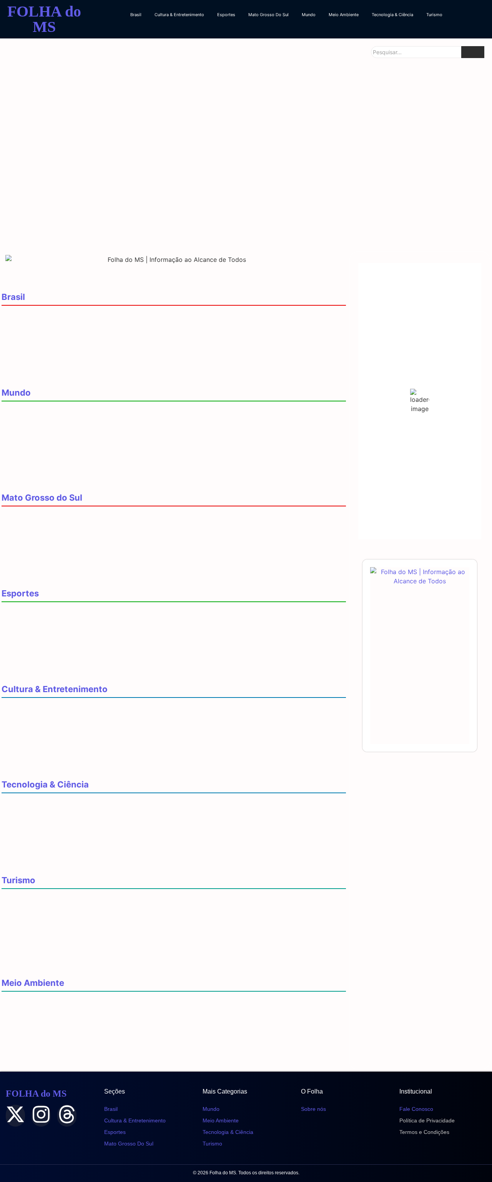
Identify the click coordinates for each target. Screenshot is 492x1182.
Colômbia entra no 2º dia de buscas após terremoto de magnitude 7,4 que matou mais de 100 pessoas (155, 478)
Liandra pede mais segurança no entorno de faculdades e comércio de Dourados (72, 216)
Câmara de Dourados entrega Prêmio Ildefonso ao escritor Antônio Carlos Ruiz (119, 718)
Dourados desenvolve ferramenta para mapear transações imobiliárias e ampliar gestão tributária (148, 813)
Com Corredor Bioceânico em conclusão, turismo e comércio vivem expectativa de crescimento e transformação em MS (172, 960)
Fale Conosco (416, 1109)
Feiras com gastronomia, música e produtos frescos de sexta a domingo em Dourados (133, 741)
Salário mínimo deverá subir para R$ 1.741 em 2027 (78, 349)
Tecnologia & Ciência (392, 14)
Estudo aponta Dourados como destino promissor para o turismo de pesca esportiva (131, 909)
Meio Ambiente (344, 14)
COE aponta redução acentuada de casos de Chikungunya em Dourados (403, 133)
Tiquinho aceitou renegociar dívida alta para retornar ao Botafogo (102, 669)
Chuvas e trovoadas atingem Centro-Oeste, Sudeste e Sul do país (101, 1012)
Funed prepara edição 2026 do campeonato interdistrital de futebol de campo (119, 622)
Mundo (309, 14)
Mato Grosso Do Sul (268, 14)
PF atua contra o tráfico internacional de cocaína (77, 445)
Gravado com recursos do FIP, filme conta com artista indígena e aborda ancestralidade (137, 765)
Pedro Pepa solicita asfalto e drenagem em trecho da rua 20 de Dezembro (407, 222)
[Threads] (66, 1116)
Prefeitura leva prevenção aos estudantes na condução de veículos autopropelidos (244, 222)
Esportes (226, 14)
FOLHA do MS (44, 19)
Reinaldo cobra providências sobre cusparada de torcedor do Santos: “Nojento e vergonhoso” (145, 646)
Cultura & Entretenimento (179, 14)
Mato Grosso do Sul (42, 498)
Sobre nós (313, 1109)
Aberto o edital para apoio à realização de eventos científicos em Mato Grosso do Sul (131, 837)
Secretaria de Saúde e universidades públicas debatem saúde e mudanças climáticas (130, 1035)
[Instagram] (41, 1116)
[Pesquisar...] (472, 52)
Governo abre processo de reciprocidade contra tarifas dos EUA (101, 421)
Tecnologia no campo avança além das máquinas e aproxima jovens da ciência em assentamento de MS (160, 861)
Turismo (434, 14)
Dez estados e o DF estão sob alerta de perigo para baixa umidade (103, 1059)
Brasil (135, 14)
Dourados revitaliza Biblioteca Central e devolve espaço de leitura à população (155, 140)
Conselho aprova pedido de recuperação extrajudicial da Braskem (102, 373)
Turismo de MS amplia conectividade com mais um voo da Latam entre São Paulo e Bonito (138, 933)
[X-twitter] (15, 1116)
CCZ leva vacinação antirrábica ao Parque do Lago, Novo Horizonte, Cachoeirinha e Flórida (139, 326)
